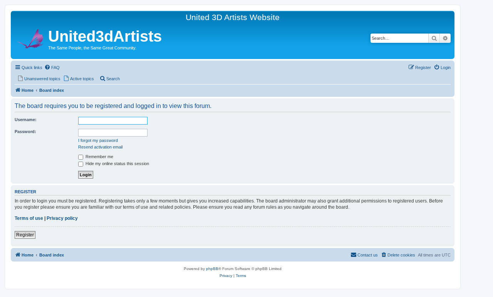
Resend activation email (100, 147)
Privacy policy (62, 218)
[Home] (30, 37)
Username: (26, 119)
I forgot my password (98, 140)
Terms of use (29, 218)
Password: (25, 131)
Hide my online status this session (116, 163)
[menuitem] (52, 67)
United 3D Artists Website (233, 17)
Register (25, 235)
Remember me (98, 156)
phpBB (212, 269)
